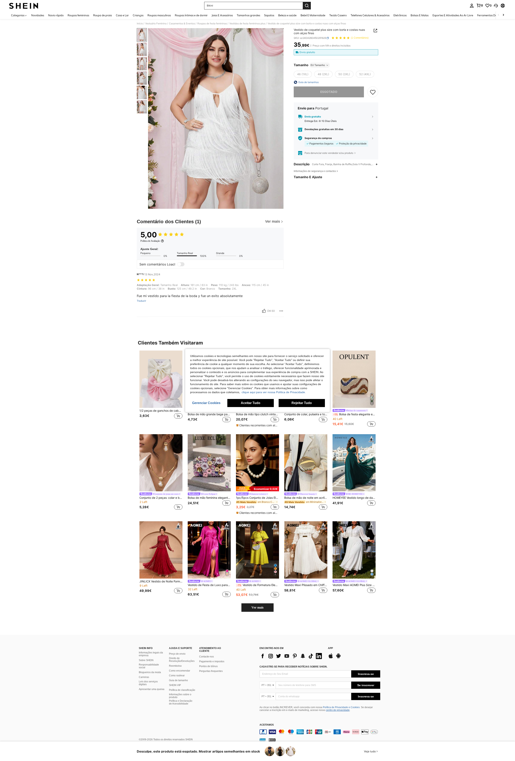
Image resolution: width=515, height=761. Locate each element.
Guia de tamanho (178, 680)
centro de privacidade (338, 710)
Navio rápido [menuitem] (56, 15)
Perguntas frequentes (211, 671)
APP (330, 648)
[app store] (331, 657)
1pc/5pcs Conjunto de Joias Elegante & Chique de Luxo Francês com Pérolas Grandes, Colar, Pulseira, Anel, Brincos (257, 497)
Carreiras (144, 677)
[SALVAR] (372, 91)
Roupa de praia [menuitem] (102, 15)
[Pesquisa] (307, 5)
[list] (292, 656)
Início (140, 23)
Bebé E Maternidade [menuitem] (313, 15)
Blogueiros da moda (150, 672)
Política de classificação (182, 690)
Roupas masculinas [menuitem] (159, 15)
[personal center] (471, 5)
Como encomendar (179, 670)
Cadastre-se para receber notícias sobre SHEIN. (293, 666)
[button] (495, 5)
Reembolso (175, 665)
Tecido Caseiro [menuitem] (338, 15)
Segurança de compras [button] (318, 138)
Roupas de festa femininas (212, 23)
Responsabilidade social (149, 666)
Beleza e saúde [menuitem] (287, 15)
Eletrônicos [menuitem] (400, 15)
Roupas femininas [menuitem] (78, 15)
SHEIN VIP (175, 685)
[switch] (180, 264)
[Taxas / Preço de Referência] (311, 45)
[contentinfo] (320, 731)
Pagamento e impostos (211, 661)
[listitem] (161, 389)
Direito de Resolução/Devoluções (182, 659)
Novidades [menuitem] (37, 15)
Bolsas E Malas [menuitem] (419, 15)
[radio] (303, 74)
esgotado (328, 92)
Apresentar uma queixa (151, 689)
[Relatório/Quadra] (281, 311)
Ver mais (257, 607)
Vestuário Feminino (156, 23)
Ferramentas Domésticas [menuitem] (492, 15)
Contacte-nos (206, 656)
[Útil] (264, 311)
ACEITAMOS (267, 725)
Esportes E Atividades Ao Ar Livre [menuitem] (453, 15)
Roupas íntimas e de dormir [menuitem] (191, 15)
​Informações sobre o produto (180, 696)
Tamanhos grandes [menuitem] (248, 15)
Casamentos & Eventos (182, 23)
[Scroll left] (498, 15)
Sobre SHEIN (146, 660)
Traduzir (141, 300)
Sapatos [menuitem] (269, 15)
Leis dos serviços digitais (148, 683)
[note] (257, 425)
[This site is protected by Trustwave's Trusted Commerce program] (263, 739)
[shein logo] (23, 5)
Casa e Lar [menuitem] (122, 15)
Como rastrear (177, 675)
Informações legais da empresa (151, 654)
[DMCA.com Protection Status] (272, 739)
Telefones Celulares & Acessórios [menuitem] (370, 15)
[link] (479, 5)
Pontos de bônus (208, 666)
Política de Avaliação (150, 241)
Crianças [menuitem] (138, 15)
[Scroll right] (503, 15)
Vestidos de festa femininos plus (247, 23)
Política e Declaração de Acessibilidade (180, 702)
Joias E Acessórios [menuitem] (222, 15)
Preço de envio (177, 653)
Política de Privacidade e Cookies (341, 707)
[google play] (338, 657)
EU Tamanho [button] (318, 65)
